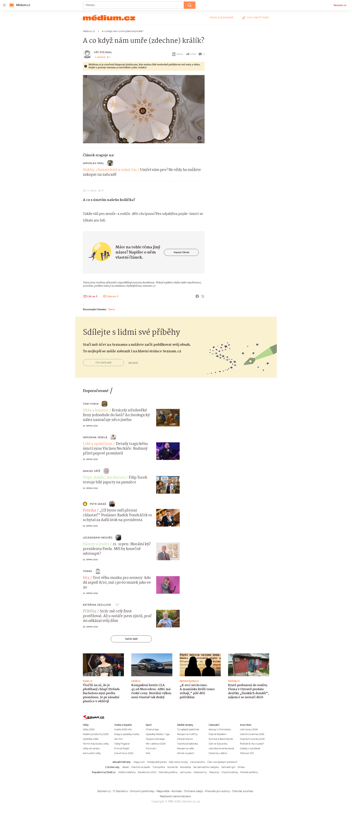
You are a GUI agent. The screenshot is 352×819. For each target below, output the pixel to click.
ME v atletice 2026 (155, 743)
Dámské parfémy (168, 772)
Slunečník (172, 767)
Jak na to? (133, 362)
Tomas (87, 571)
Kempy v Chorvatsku (220, 729)
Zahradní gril (228, 767)
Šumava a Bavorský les (221, 739)
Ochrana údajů (193, 791)
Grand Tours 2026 (123, 753)
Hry (86, 578)
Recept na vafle (185, 748)
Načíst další (131, 638)
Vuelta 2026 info (123, 729)
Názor (111, 309)
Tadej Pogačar (122, 743)
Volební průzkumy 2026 (95, 734)
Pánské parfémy (249, 772)
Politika (89, 511)
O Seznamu (120, 791)
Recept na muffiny (187, 734)
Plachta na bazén (140, 767)
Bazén (125, 767)
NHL (148, 753)
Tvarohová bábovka (187, 743)
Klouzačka (185, 767)
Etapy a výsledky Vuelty (126, 734)
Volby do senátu (91, 748)
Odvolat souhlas (242, 791)
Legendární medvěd (98, 537)
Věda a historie (96, 410)
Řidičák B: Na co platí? (252, 743)
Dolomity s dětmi (218, 753)
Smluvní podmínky (142, 791)
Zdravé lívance (185, 739)
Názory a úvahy (96, 544)
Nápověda (163, 791)
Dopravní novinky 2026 (252, 739)
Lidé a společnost (98, 444)
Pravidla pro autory (217, 791)
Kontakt (177, 791)
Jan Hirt (118, 739)
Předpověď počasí (157, 762)
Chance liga (152, 729)
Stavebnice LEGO (147, 772)
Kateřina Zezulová (97, 604)
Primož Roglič (121, 748)
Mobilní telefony (126, 772)
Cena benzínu (197, 762)
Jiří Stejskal (103, 52)
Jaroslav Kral (93, 163)
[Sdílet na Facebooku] (197, 296)
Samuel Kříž (91, 471)
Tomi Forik (91, 403)
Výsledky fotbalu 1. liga (158, 734)
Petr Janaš (98, 504)
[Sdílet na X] (203, 296)
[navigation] (4, 5)
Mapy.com (139, 762)
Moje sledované (222, 17)
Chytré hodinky (229, 772)
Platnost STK (247, 753)
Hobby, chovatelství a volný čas (110, 170)
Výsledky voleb (90, 739)
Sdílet (193, 54)
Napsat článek (181, 252)
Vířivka (241, 767)
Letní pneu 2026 (249, 729)
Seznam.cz (339, 5)
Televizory (214, 772)
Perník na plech (185, 753)
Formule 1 (151, 748)
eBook (179, 54)
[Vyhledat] (189, 5)
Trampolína (159, 767)
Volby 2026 (88, 729)
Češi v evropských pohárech (222, 762)
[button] (144, 109)
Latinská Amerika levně (221, 748)
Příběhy (89, 611)
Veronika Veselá (95, 437)
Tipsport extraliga (155, 739)
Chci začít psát (258, 17)
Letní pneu (185, 772)
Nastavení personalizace (175, 796)
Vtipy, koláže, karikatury (104, 478)
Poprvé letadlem (218, 734)
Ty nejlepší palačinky (188, 729)
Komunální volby (92, 753)
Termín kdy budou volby (96, 743)
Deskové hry (200, 772)
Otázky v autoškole (250, 748)
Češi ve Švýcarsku (218, 743)
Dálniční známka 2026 (252, 734)
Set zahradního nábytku (206, 767)
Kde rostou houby (178, 762)
